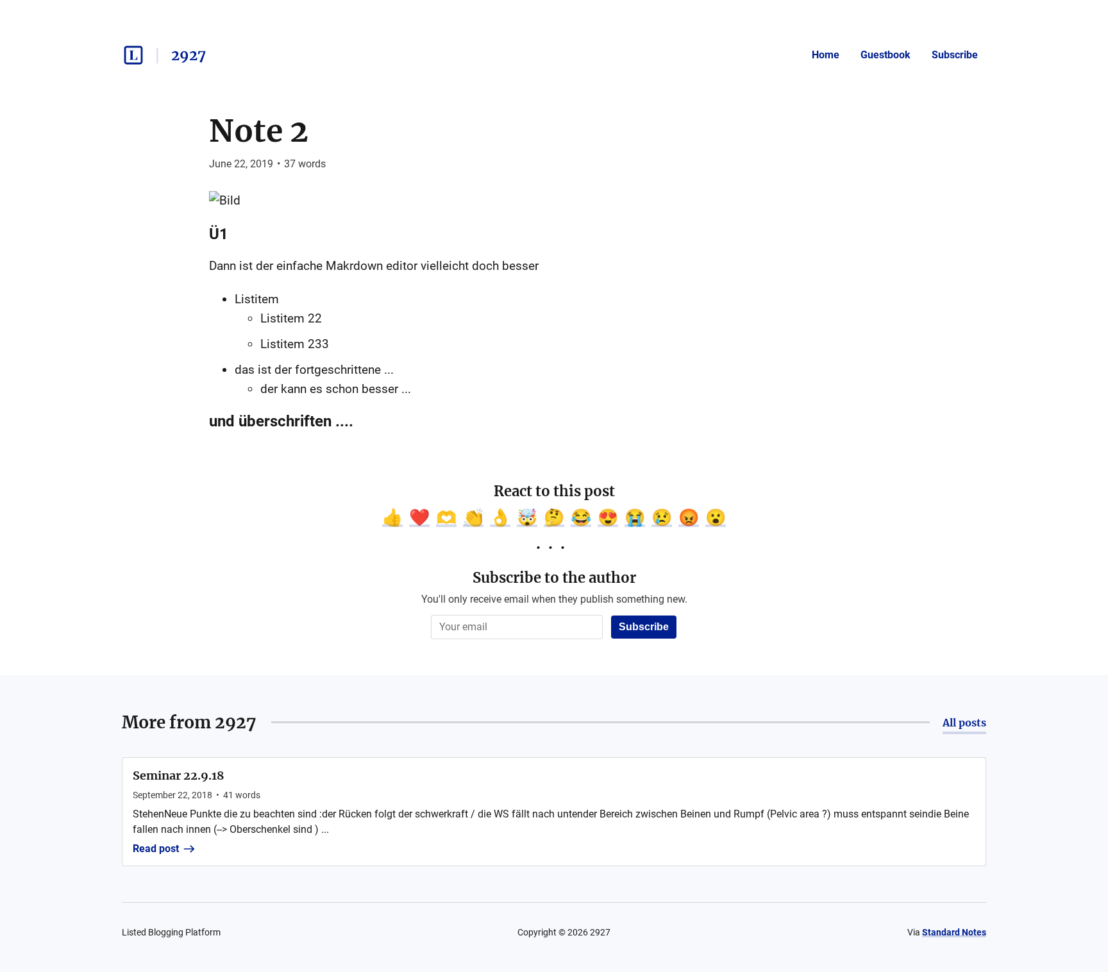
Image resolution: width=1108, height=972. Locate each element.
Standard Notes (954, 932)
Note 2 (258, 131)
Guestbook (885, 55)
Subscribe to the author (554, 578)
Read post (156, 848)
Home (825, 55)
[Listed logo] (133, 55)
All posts (964, 722)
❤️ (419, 517)
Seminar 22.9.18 (178, 775)
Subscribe (955, 55)
